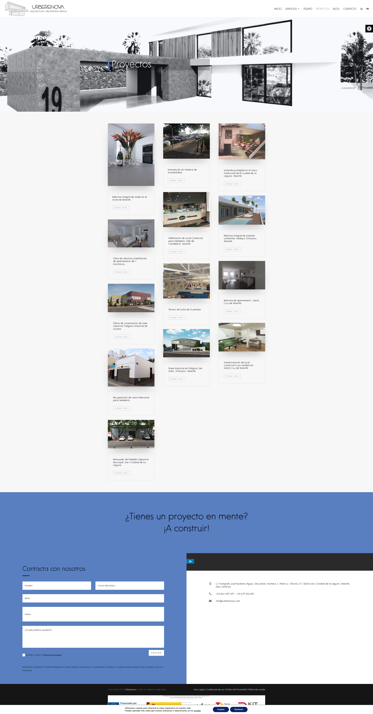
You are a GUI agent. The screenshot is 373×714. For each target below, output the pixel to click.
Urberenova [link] (130, 689)
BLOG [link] (336, 9)
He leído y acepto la (43, 655)
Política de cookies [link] (256, 689)
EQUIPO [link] (308, 9)
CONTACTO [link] (349, 9)
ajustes (197, 710)
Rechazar (238, 709)
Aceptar (221, 709)
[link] (369, 28)
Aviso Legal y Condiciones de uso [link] (209, 689)
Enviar (156, 653)
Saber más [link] (120, 208)
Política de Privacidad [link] (52, 655)
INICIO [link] (277, 9)
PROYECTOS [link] (322, 9)
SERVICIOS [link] (291, 9)
